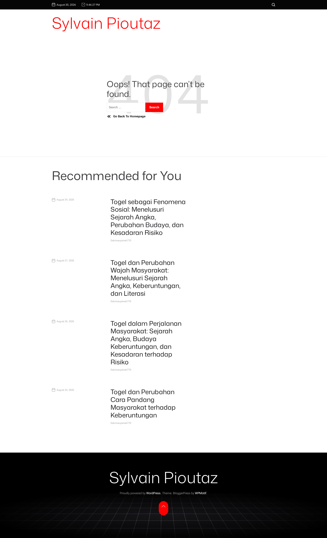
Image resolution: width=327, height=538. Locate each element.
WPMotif (200, 493)
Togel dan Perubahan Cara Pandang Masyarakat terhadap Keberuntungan (143, 403)
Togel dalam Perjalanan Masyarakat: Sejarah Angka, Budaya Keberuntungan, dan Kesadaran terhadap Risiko (146, 342)
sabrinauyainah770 (121, 240)
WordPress (153, 493)
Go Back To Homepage (129, 116)
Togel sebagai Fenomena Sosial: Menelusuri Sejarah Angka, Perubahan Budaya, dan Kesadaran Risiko (148, 217)
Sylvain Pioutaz (106, 23)
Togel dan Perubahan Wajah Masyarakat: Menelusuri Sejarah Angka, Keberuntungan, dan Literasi (146, 278)
